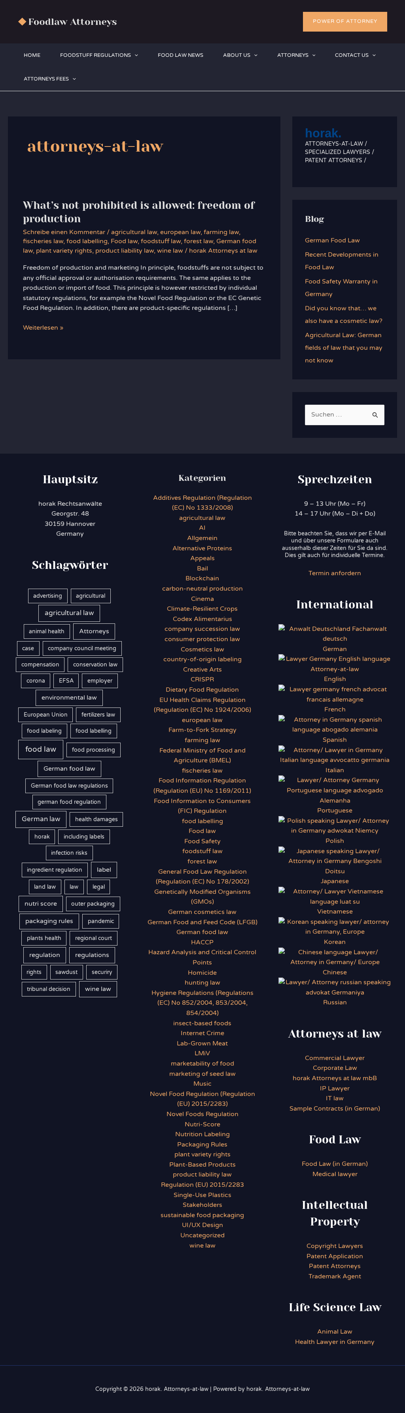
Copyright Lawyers (335, 1246)
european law (180, 232)
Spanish (335, 740)
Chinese (335, 972)
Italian (335, 770)
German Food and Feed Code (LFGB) (202, 922)
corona (35, 680)
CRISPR (202, 679)
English (335, 679)
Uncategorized (202, 1235)
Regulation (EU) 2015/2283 (202, 1185)
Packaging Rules (202, 1144)
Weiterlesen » (43, 328)
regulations (92, 955)
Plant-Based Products (202, 1165)
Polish (335, 841)
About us (236, 55)
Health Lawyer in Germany (335, 1342)
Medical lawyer (335, 1174)
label (104, 869)
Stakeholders (202, 1205)
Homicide (202, 973)
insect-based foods (202, 1023)
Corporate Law (335, 1068)
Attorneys (292, 55)
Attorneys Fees (46, 79)
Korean (335, 942)
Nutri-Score (202, 1124)
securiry (102, 972)
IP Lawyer (335, 1088)
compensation (40, 664)
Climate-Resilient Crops (202, 609)
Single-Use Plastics (202, 1195)
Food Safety (202, 841)
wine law (170, 251)
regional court (93, 938)
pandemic (101, 921)
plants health (44, 938)
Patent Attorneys (335, 1266)
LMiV (202, 1053)
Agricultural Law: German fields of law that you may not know (343, 347)
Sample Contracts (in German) (335, 1109)
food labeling (44, 731)
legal (99, 887)
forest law (198, 241)
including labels (84, 836)
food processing (93, 750)
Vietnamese (335, 912)
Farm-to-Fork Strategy (202, 730)
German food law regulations (69, 785)
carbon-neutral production (202, 589)
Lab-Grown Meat (202, 1043)
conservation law (95, 664)
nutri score (41, 903)
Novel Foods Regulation (202, 1114)
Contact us (352, 55)
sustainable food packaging (202, 1215)
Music (202, 1084)
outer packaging (93, 904)
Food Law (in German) (335, 1164)
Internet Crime (202, 1033)
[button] (345, 22)
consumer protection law (202, 639)
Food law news (180, 55)
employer (99, 680)
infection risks (69, 853)
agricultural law (134, 232)
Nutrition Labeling (202, 1134)
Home (32, 55)
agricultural (90, 596)
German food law (69, 768)
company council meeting (82, 648)
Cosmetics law (202, 649)
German (335, 649)
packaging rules (49, 921)
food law (40, 749)
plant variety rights (64, 251)
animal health (46, 631)
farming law (221, 232)
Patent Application (335, 1256)
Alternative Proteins (202, 548)
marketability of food (202, 1064)
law (74, 887)
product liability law (124, 251)
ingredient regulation (54, 870)
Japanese (335, 881)
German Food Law (332, 240)
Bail (202, 568)
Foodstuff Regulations (95, 55)
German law (41, 819)
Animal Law (334, 1332)
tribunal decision (48, 989)
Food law (124, 241)
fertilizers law (98, 714)
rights (34, 972)
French (335, 709)
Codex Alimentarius (202, 619)
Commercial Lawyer (335, 1058)
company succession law (202, 629)
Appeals (202, 558)
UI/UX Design (202, 1225)
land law (45, 887)
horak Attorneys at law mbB (335, 1078)
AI (202, 528)
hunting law (202, 983)
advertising (47, 596)
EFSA (66, 680)
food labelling (87, 241)
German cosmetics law (202, 912)
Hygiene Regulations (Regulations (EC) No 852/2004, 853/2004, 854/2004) (202, 1003)
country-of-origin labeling (202, 659)
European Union (46, 714)
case (28, 648)
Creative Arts (202, 670)
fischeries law (43, 241)
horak (42, 836)
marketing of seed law (202, 1074)
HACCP (202, 942)
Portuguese (334, 810)
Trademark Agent (334, 1276)
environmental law (69, 697)
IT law (335, 1098)
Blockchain (202, 578)
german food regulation (69, 802)
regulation (44, 955)
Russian (335, 1002)
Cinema (202, 599)
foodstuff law (161, 241)
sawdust (66, 972)
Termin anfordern (334, 573)
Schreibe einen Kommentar (64, 232)
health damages (96, 819)
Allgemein (202, 538)
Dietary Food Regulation (202, 690)
